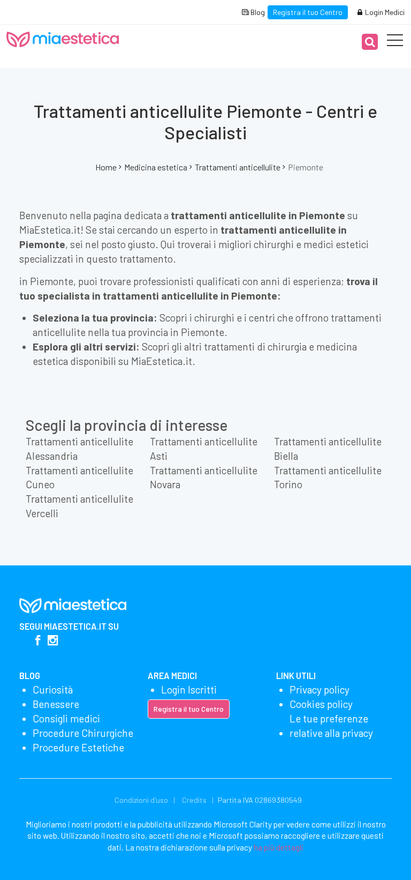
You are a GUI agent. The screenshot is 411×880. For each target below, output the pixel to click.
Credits (194, 799)
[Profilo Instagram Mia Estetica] (53, 641)
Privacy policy (319, 689)
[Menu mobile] (395, 42)
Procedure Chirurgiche (83, 733)
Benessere (56, 704)
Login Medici (384, 12)
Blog (257, 12)
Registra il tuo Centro (307, 12)
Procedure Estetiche (78, 747)
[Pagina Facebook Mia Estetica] (38, 641)
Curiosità (53, 689)
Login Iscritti (189, 689)
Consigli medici (66, 718)
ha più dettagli (278, 847)
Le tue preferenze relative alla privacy (331, 725)
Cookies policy (321, 704)
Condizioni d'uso (141, 799)
